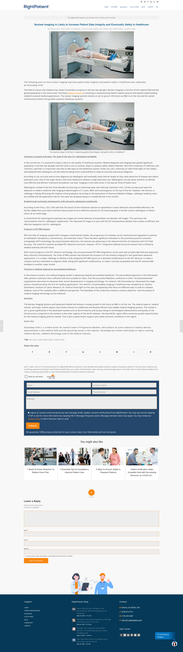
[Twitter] (141, 1)
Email (26, 539)
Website (26, 548)
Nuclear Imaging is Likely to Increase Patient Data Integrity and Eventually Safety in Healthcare (91, 24)
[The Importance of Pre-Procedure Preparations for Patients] (181, 326)
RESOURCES (28, 614)
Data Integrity (94, 29)
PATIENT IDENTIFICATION (32, 611)
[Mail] (157, 1)
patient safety (59, 339)
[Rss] (154, 1)
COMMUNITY (28, 623)
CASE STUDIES (28, 617)
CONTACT (27, 626)
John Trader (131, 29)
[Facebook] (147, 1)
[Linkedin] (151, 1)
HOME (26, 608)
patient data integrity (45, 339)
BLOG (86, 29)
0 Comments (75, 29)
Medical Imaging (75, 93)
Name (26, 530)
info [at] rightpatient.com (132, 620)
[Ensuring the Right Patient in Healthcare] (1, 326)
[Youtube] (144, 1)
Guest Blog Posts (106, 29)
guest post (33, 339)
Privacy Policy (34, 419)
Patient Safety (118, 29)
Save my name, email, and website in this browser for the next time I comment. (49, 556)
